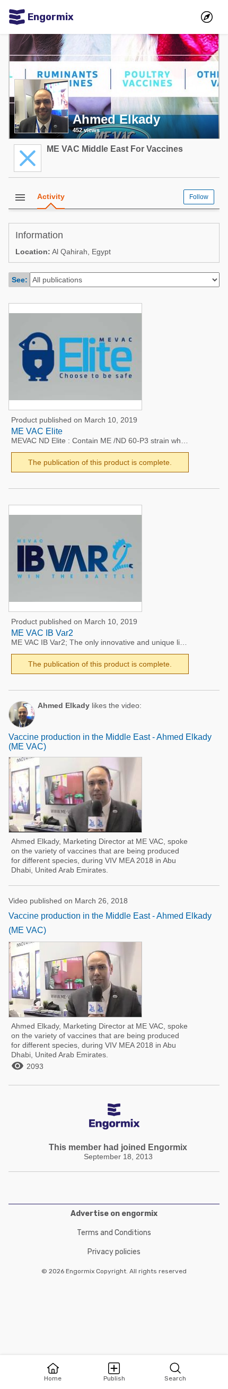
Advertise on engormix (114, 1213)
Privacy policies (114, 1251)
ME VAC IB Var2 (42, 632)
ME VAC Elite (37, 431)
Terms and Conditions (114, 1232)
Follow (198, 197)
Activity (51, 196)
